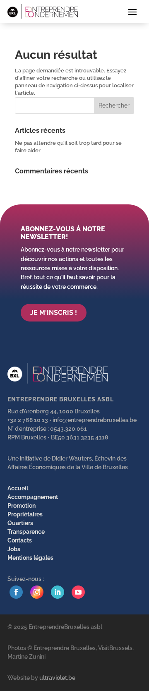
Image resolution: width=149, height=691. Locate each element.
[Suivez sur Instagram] (36, 592)
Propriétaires (25, 514)
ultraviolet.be (57, 677)
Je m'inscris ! (53, 313)
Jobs (13, 549)
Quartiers (20, 523)
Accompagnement (32, 497)
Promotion (21, 505)
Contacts (19, 540)
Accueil (17, 488)
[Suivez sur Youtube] (78, 592)
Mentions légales (30, 557)
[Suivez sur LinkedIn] (57, 592)
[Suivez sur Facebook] (16, 592)
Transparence (26, 531)
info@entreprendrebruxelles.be (95, 420)
